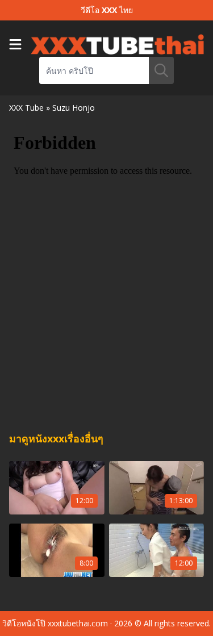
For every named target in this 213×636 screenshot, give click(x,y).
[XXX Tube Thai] (117, 44)
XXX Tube (26, 107)
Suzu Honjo (73, 107)
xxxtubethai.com (78, 623)
